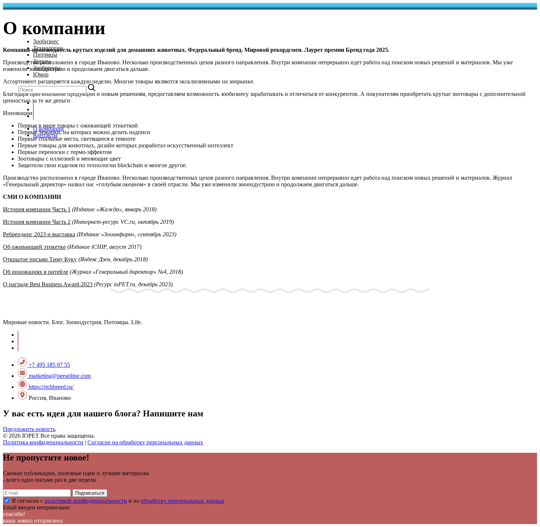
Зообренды (47, 68)
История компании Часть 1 (37, 209)
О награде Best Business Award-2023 (48, 284)
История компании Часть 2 (37, 222)
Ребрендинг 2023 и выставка (39, 234)
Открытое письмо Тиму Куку (40, 259)
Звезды (42, 61)
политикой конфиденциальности (85, 501)
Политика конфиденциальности (43, 442)
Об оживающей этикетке (34, 247)
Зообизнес (46, 41)
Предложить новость (29, 429)
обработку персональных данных (182, 501)
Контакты (45, 135)
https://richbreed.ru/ (50, 387)
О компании (48, 128)
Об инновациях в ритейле (35, 272)
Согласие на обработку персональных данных (145, 442)
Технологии (48, 48)
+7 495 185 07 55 (48, 365)
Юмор (40, 74)
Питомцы (45, 54)
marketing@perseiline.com (59, 376)
